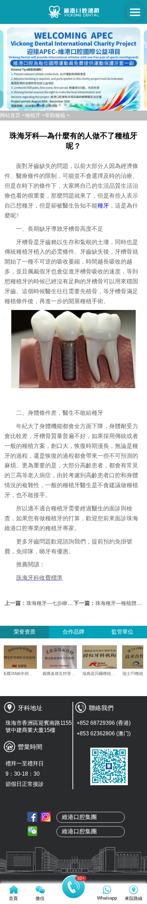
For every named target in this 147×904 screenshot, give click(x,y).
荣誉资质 (25, 632)
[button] (38, 104)
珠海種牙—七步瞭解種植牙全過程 (64, 603)
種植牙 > (35, 115)
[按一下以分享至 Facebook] (32, 817)
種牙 (103, 205)
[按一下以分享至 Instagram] (46, 817)
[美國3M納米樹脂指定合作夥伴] (29, 657)
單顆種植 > (57, 115)
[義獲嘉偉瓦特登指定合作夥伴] (69, 657)
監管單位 (122, 632)
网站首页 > (12, 115)
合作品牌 (73, 632)
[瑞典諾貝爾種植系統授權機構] (109, 657)
